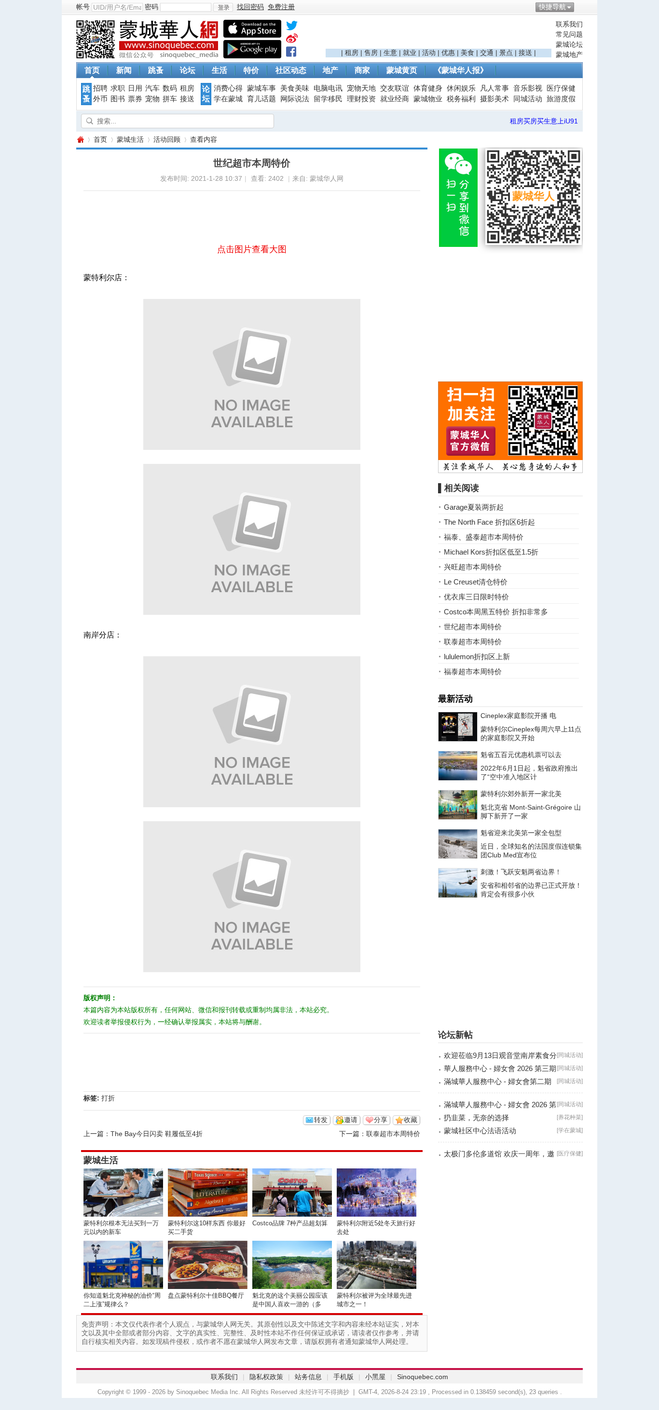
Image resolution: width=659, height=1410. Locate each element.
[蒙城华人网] (148, 56)
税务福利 (461, 99)
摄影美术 (494, 99)
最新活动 (455, 699)
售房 (371, 52)
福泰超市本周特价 (473, 671)
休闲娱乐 (461, 88)
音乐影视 (527, 88)
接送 (525, 52)
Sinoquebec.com (422, 1377)
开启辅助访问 (580, 6)
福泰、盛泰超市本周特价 (483, 537)
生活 (219, 70)
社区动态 (290, 70)
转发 (321, 1120)
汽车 (152, 88)
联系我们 (569, 24)
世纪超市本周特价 (473, 627)
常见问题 (569, 34)
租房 (351, 52)
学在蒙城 (228, 99)
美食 (467, 52)
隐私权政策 (266, 1377)
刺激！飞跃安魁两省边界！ (521, 872)
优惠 (448, 52)
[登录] (223, 7)
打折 (108, 1098)
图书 (117, 99)
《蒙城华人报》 (461, 70)
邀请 (350, 1120)
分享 (380, 1120)
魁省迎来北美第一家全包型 (521, 833)
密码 (151, 7)
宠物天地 (361, 88)
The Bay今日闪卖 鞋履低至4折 (156, 1134)
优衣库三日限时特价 (476, 597)
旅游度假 (561, 99)
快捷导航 (552, 7)
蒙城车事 (261, 88)
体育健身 (427, 88)
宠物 (152, 99)
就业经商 (394, 99)
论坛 (187, 70)
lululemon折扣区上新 (477, 656)
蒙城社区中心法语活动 (480, 1130)
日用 (135, 88)
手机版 (343, 1377)
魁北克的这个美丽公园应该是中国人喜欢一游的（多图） (290, 1304)
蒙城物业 (427, 99)
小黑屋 (375, 1377)
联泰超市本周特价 (393, 1134)
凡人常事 (494, 88)
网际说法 (294, 99)
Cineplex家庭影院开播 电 (518, 715)
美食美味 (294, 88)
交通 (487, 52)
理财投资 (361, 99)
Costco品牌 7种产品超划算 (290, 1223)
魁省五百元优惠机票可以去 (521, 755)
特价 (251, 70)
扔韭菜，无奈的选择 (476, 1117)
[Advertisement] (438, 34)
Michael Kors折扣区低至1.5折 (491, 552)
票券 (135, 99)
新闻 (124, 70)
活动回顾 (166, 139)
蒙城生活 (130, 139)
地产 (330, 70)
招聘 (100, 88)
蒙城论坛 (569, 44)
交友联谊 (394, 88)
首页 (92, 70)
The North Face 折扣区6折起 (489, 522)
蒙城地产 (569, 54)
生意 (390, 52)
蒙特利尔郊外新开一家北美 (521, 794)
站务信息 (308, 1377)
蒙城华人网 (80, 140)
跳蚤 (156, 70)
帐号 (83, 7)
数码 (170, 88)
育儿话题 (261, 99)
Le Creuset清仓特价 (476, 582)
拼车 (170, 99)
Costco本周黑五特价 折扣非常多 (496, 612)
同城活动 (527, 99)
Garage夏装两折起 (474, 507)
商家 (362, 70)
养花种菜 (569, 1117)
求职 (117, 88)
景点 (506, 52)
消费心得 (228, 88)
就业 (409, 52)
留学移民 (328, 99)
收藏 (410, 1120)
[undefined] (292, 27)
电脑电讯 (328, 88)
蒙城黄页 (401, 70)
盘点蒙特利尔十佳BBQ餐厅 (206, 1295)
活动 (429, 52)
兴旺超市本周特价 (473, 567)
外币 (100, 99)
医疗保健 (561, 88)
